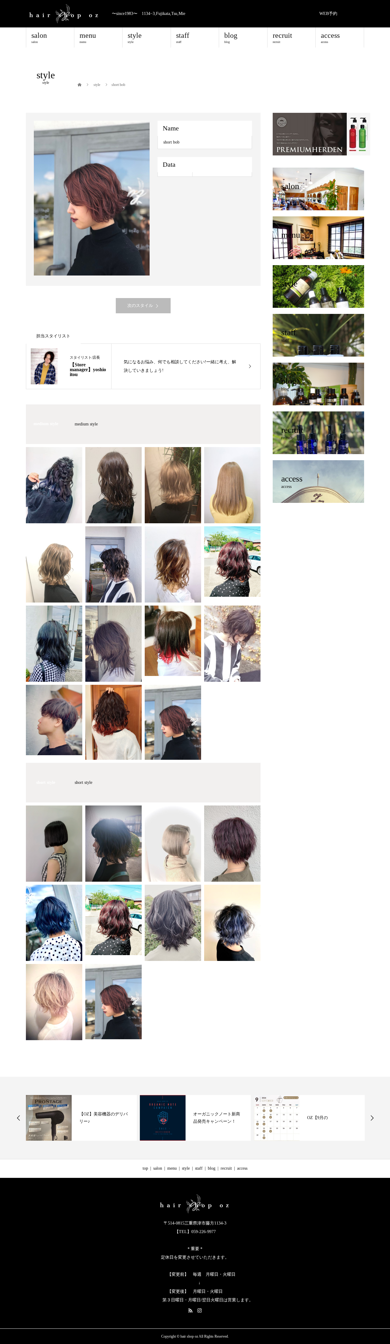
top (145, 1168)
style (135, 37)
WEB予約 (328, 13)
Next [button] (372, 1118)
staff (182, 37)
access (330, 37)
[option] (92, 198)
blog (230, 37)
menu (88, 37)
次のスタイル (140, 305)
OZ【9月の (203, 1117)
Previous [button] (19, 1118)
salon (39, 37)
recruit (282, 37)
